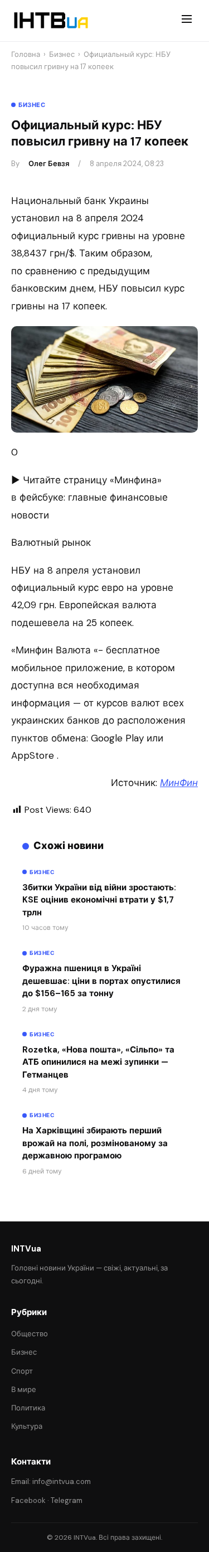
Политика (28, 1408)
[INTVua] (50, 20)
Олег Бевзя (48, 163)
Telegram (66, 1500)
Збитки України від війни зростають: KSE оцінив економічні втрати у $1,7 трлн (99, 900)
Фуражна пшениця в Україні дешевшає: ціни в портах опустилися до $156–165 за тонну (101, 981)
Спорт (22, 1371)
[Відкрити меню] (187, 20)
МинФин (179, 783)
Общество (29, 1333)
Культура (26, 1426)
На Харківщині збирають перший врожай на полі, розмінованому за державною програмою (95, 1143)
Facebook (28, 1500)
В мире (23, 1389)
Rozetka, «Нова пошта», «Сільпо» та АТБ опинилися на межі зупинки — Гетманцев (98, 1062)
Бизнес (62, 54)
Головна (25, 54)
